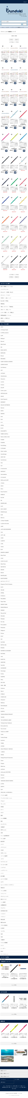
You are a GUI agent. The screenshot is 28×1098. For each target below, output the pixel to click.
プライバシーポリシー (14, 1087)
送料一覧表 (3, 959)
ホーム (3, 27)
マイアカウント (3, 1079)
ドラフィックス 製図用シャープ (17, 27)
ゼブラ (7, 27)
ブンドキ (10, 1095)
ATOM (15, 1088)
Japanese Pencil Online (15, 1095)
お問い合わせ (3, 1082)
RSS (12, 1088)
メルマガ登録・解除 (22, 1087)
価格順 (12, 35)
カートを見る (17, 1079)
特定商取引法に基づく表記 (6, 1087)
